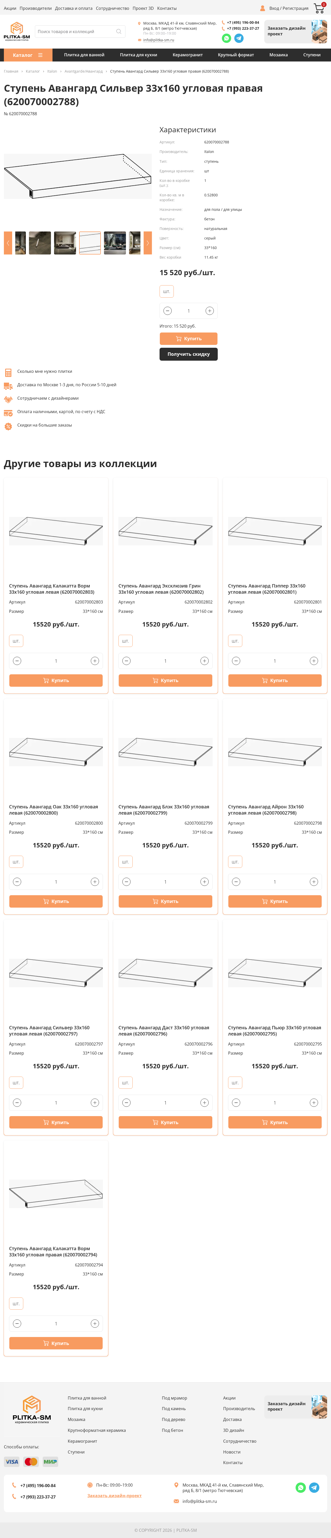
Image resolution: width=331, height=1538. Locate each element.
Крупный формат (236, 55)
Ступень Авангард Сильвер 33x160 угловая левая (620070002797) (49, 1031)
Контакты (167, 8)
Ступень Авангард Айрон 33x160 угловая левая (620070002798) (266, 810)
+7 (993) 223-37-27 (243, 28)
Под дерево (173, 1419)
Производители (36, 8)
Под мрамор (174, 1398)
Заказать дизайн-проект (114, 1495)
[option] (78, 176)
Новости (231, 1452)
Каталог (33, 71)
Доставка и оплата (74, 8)
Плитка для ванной (84, 55)
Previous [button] (8, 242)
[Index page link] (17, 31)
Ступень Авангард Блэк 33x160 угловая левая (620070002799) (163, 810)
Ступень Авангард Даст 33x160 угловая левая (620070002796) (163, 1031)
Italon (52, 71)
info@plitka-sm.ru (158, 39)
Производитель (239, 1408)
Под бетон (172, 1430)
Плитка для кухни (138, 55)
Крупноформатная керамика (97, 1430)
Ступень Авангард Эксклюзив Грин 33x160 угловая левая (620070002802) (161, 589)
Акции (10, 8)
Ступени (312, 55)
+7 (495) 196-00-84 (243, 22)
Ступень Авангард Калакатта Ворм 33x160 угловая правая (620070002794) (53, 1252)
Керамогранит (188, 55)
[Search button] (118, 31)
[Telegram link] (239, 38)
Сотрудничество (112, 8)
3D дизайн (233, 1430)
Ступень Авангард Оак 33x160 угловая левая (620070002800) (53, 810)
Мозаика (278, 55)
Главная (11, 71)
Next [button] (148, 242)
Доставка (232, 1419)
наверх (312, 1485)
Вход (274, 8)
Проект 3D (143, 8)
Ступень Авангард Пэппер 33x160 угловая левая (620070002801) (266, 589)
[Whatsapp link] (226, 38)
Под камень (174, 1408)
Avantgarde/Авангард (84, 71)
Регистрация (296, 8)
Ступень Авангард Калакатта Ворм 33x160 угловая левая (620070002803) (51, 589)
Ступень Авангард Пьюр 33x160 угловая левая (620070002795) (274, 1031)
